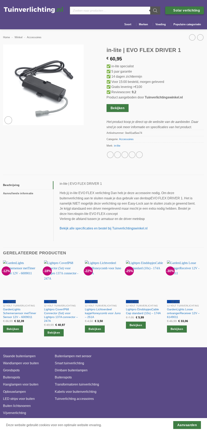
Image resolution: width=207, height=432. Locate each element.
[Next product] (192, 37)
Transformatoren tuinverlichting (77, 384)
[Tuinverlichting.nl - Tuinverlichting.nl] (33, 9)
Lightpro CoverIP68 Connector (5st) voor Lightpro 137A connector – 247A (61, 315)
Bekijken (118, 108)
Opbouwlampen (14, 391)
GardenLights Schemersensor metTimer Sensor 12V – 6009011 (19, 313)
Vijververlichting (14, 413)
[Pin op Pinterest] (132, 154)
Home (6, 37)
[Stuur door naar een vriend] (124, 154)
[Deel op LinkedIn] (139, 154)
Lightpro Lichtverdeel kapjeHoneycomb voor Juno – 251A (103, 313)
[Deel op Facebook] (110, 154)
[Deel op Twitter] (117, 154)
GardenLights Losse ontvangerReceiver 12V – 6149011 (183, 313)
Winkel (18, 37)
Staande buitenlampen (19, 356)
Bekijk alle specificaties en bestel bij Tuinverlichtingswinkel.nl (104, 228)
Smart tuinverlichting (69, 363)
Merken (143, 24)
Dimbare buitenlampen (71, 370)
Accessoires (34, 37)
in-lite (117, 145)
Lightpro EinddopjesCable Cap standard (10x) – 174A (143, 311)
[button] (8, 120)
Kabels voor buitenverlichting (75, 391)
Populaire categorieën (187, 24)
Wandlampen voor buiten (21, 363)
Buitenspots (11, 377)
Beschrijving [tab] (11, 185)
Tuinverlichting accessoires (74, 398)
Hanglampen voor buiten (20, 384)
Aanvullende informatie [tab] (18, 193)
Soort (127, 24)
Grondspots (11, 370)
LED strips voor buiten (19, 398)
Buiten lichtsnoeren (17, 406)
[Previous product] (200, 37)
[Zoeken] (155, 10)
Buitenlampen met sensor (73, 356)
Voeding (160, 24)
